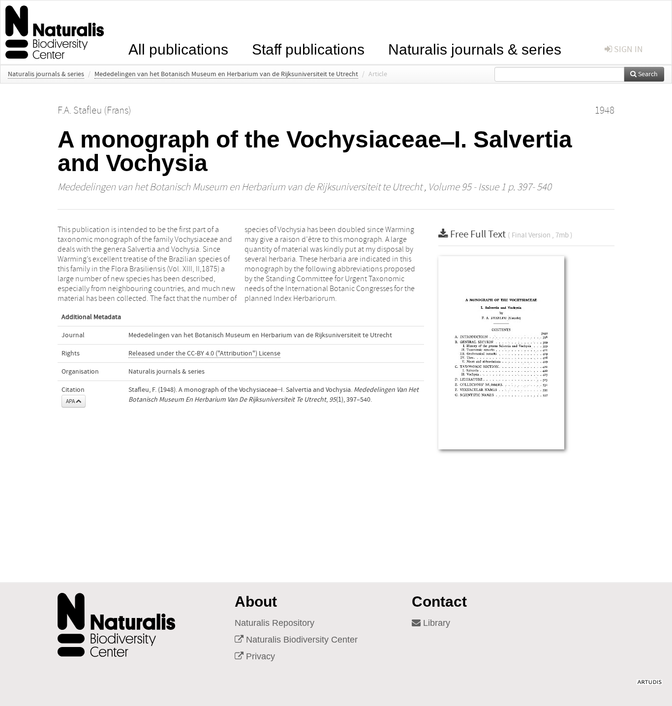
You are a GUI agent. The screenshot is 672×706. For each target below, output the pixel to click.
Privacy (259, 656)
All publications (178, 48)
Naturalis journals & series (474, 48)
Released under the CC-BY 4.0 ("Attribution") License (204, 353)
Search (647, 74)
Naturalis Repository (274, 623)
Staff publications (308, 48)
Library (435, 623)
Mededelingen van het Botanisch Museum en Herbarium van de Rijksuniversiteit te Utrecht (226, 74)
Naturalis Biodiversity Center (301, 640)
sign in (627, 49)
